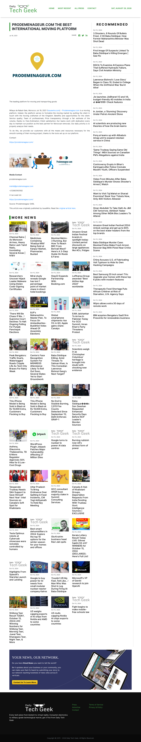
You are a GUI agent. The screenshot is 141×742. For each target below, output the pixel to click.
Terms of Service (96, 705)
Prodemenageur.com (70, 110)
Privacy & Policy (95, 707)
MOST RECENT (64, 8)
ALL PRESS (79, 8)
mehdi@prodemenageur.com (21, 186)
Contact (75, 710)
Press (74, 705)
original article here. (67, 208)
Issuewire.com (54, 110)
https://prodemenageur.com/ (21, 142)
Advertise (76, 707)
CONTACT (91, 8)
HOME (51, 8)
